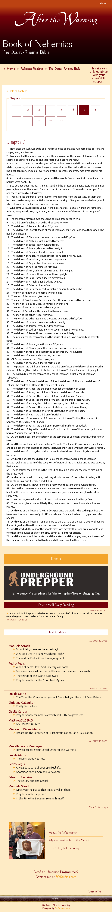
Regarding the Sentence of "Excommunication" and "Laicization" (53, 732)
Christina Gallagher (21, 702)
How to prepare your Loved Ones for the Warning (44, 749)
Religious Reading (32, 69)
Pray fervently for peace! (29, 794)
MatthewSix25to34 (21, 720)
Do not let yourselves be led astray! (35, 649)
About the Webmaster (63, 833)
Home (11, 69)
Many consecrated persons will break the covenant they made (51, 671)
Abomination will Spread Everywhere (37, 772)
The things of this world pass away (35, 675)
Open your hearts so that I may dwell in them (42, 789)
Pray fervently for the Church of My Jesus (40, 680)
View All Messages (98, 807)
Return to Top (94, 891)
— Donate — (56, 559)
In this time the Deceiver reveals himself (38, 798)
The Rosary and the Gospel (30, 780)
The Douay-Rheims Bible (64, 69)
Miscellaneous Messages (25, 746)
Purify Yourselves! (25, 706)
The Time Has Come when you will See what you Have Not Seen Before (57, 697)
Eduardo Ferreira (20, 777)
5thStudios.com (66, 877)
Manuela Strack (19, 646)
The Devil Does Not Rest (29, 758)
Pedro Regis (16, 663)
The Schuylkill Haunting (64, 848)
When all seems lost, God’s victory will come (40, 667)
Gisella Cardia (17, 711)
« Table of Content (16, 91)
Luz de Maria (17, 693)
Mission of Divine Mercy (24, 729)
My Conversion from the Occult (69, 840)
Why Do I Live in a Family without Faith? (38, 653)
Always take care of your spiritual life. (37, 767)
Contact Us (56, 898)
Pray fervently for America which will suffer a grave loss (48, 715)
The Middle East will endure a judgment (38, 658)
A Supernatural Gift (26, 724)
